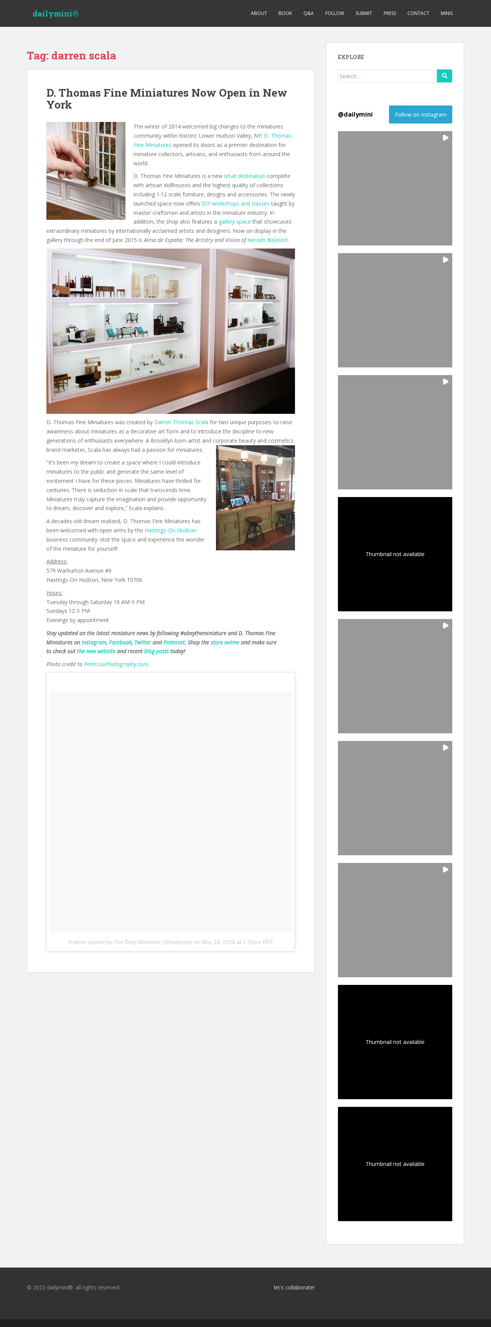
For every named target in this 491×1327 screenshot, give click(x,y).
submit (364, 13)
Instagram (94, 642)
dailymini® (56, 13)
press (390, 13)
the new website (96, 651)
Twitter (142, 642)
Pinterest (174, 642)
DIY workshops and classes (236, 203)
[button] (395, 188)
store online (225, 642)
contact (418, 13)
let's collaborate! (294, 1287)
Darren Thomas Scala (181, 422)
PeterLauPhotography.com (116, 664)
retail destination (244, 175)
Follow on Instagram (421, 114)
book (285, 13)
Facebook (120, 642)
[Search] (444, 75)
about (259, 13)
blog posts (156, 651)
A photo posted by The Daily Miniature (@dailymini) (130, 942)
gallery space (235, 221)
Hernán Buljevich (267, 240)
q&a (308, 13)
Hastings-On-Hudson (170, 530)
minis (447, 13)
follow (334, 13)
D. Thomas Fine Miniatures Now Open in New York (166, 99)
